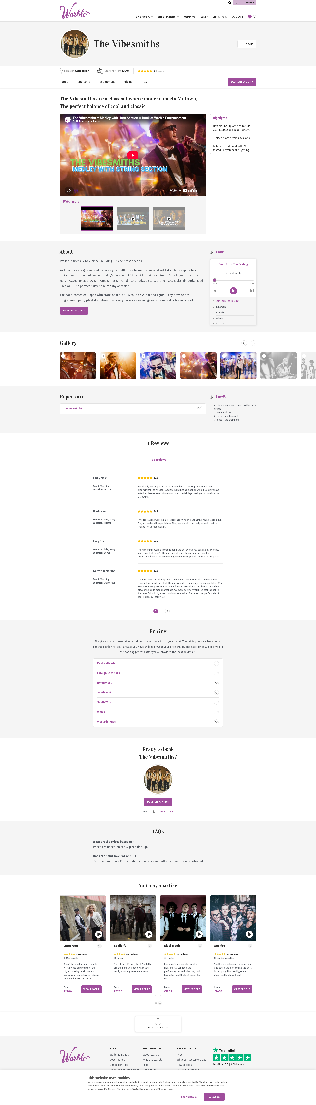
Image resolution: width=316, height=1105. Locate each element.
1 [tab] (156, 1003)
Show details (189, 1096)
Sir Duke (220, 312)
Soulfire (219, 946)
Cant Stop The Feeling (227, 301)
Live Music (143, 16)
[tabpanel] (233, 945)
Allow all (214, 1096)
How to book (184, 1064)
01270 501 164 (246, 2)
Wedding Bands (119, 1054)
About (64, 82)
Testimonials (106, 82)
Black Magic (172, 946)
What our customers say (191, 1059)
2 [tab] (160, 1003)
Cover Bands (117, 1059)
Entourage (71, 946)
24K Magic (221, 306)
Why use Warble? (153, 1059)
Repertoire (83, 82)
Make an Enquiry (242, 81)
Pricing (127, 82)
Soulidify (120, 946)
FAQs (143, 82)
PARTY (204, 16)
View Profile (91, 989)
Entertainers (167, 16)
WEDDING (189, 16)
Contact (237, 16)
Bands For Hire (119, 1064)
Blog (145, 1064)
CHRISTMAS (219, 16)
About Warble (151, 1054)
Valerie (219, 318)
